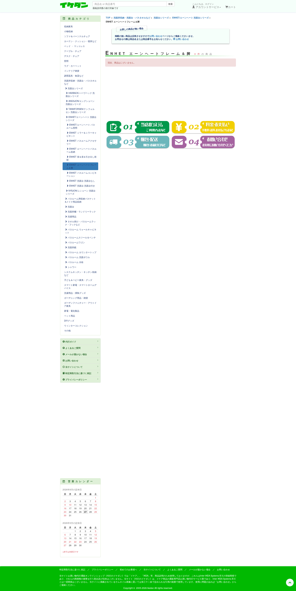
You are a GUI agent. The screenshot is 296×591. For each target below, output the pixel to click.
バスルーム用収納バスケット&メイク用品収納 (80, 200)
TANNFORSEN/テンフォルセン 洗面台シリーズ (80, 110)
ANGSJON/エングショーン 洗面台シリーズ (80, 102)
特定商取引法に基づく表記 (78, 373)
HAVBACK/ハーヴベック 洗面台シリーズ (80, 94)
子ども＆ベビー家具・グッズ (78, 279)
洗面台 (70, 206)
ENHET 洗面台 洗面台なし (82, 180)
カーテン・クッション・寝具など (80, 41)
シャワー (71, 267)
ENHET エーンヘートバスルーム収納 (81, 150)
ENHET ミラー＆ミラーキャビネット (81, 134)
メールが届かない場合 (76, 354)
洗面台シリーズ (161, 17)
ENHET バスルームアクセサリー (81, 142)
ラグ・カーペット (72, 65)
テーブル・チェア (72, 51)
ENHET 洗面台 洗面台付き (82, 185)
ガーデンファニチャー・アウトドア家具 (80, 304)
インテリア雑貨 (71, 70)
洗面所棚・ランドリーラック (81, 211)
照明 (66, 60)
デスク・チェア (71, 55)
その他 (67, 330)
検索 (170, 3)
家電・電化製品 (71, 310)
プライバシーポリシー (76, 379)
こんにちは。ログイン (205, 5)
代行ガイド (70, 341)
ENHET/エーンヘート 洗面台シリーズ (190, 17)
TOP (108, 17)
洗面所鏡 (71, 247)
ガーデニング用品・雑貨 (76, 297)
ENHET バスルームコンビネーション (81, 174)
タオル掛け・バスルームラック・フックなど (80, 223)
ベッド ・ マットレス (74, 46)
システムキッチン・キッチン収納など (80, 273)
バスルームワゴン (76, 242)
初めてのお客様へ (128, 569)
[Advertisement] (170, 91)
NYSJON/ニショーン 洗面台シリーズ (80, 192)
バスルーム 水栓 (75, 262)
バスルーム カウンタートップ (81, 252)
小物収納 (68, 31)
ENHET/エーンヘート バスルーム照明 (80, 126)
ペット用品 (69, 315)
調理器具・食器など (74, 75)
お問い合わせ (155, 35)
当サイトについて (74, 366)
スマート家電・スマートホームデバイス (80, 286)
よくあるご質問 (72, 347)
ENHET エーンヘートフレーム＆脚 (81, 166)
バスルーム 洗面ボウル (78, 257)
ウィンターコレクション (76, 325)
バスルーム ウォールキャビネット (80, 231)
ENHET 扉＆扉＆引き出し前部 (81, 158)
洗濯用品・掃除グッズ (75, 292)
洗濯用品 (71, 216)
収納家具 (68, 26)
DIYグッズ (69, 320)
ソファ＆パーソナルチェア (77, 36)
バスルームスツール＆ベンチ (81, 237)
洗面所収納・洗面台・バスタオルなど (132, 17)
